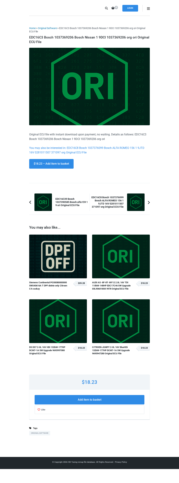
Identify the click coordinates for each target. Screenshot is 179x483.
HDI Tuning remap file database (81, 462)
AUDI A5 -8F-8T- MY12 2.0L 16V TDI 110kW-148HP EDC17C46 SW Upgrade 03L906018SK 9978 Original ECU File (111, 285)
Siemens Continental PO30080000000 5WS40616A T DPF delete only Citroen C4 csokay (48, 285)
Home (32, 28)
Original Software (47, 28)
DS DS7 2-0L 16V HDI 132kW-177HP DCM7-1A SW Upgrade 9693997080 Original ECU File (47, 350)
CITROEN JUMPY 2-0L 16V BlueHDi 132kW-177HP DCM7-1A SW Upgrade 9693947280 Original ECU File (111, 350)
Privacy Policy (121, 462)
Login (130, 8)
